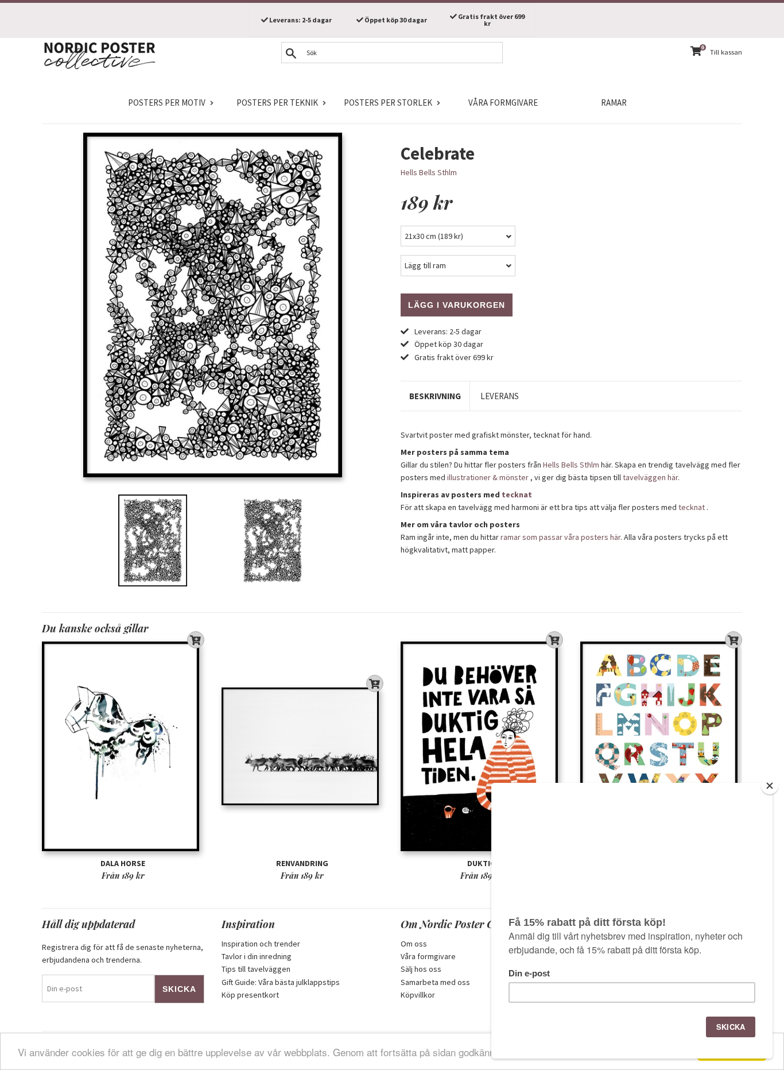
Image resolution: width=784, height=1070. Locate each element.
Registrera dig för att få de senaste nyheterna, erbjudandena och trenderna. (122, 953)
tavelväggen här (650, 477)
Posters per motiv (166, 102)
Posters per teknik (277, 102)
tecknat (517, 494)
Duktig (481, 863)
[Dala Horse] (123, 746)
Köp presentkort (250, 995)
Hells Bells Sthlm (429, 172)
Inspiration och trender (261, 943)
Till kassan (726, 52)
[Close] (769, 785)
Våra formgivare (503, 102)
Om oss (414, 943)
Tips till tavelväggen (256, 969)
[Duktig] (482, 746)
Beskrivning (435, 396)
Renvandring (302, 863)
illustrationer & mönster (488, 477)
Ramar (614, 102)
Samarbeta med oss (435, 982)
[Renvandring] (303, 746)
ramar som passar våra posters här (560, 537)
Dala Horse (122, 863)
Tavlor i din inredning (257, 956)
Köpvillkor (418, 995)
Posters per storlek (388, 102)
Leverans (499, 396)
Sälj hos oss (421, 969)
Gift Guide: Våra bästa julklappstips (281, 982)
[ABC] (661, 746)
